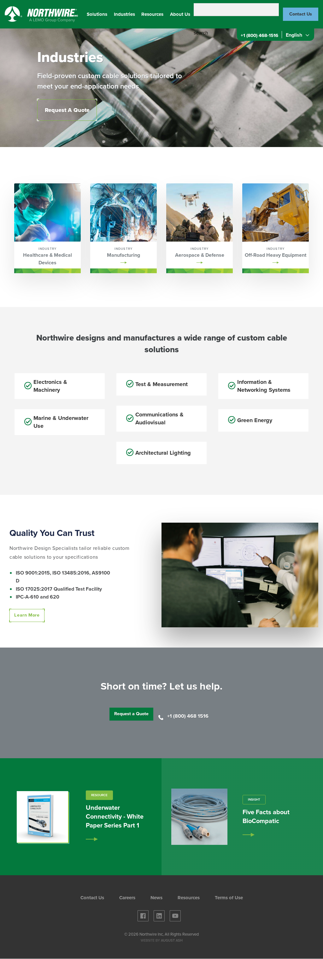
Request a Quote (131, 713)
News (156, 897)
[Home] (41, 14)
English (293, 35)
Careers (127, 897)
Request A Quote (67, 110)
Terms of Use (229, 897)
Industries (124, 14)
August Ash (172, 940)
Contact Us (300, 14)
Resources (152, 14)
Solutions (97, 14)
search (201, 32)
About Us (180, 14)
